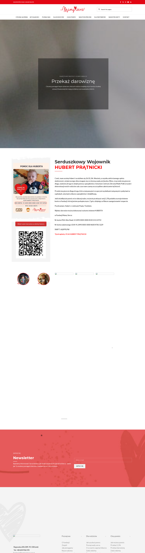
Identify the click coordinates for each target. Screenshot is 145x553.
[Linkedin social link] (131, 2)
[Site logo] (72, 9)
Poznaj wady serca (93, 545)
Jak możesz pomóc (117, 542)
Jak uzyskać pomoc (93, 542)
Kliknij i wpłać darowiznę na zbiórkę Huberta (30, 224)
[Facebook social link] (120, 2)
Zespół (64, 545)
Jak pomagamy (67, 548)
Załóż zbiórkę (91, 551)
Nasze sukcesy (67, 551)
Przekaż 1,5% (116, 545)
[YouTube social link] (128, 2)
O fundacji (65, 542)
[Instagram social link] (125, 2)
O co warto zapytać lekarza (96, 548)
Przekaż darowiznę (118, 548)
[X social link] (123, 2)
